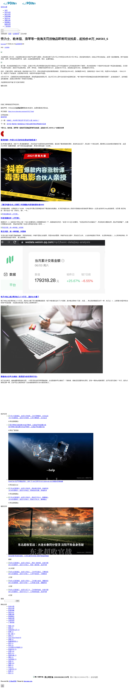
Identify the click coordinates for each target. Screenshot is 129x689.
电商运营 (8, 24)
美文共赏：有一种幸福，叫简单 (13, 231)
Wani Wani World (14, 637)
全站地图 (94, 677)
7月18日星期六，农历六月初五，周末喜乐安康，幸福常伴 (27, 490)
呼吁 (10, 643)
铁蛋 (10, 671)
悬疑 (10, 639)
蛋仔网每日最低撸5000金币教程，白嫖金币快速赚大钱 (26, 427)
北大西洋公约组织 (15, 647)
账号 (11, 653)
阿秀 (10, 632)
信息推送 (12, 659)
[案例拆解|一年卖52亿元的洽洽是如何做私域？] (2, 136)
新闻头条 (12, 655)
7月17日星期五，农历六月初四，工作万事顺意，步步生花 (27, 418)
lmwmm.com (28, 681)
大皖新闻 (6, 47)
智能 (11, 663)
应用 (11, 651)
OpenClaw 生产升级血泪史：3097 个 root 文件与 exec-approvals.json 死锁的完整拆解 (35, 481)
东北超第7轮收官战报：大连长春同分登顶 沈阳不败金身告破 (28, 556)
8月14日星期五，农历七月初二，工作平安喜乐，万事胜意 (27, 574)
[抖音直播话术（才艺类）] (10, 214)
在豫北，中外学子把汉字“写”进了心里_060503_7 (23, 120)
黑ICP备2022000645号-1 (80, 677)
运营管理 (16, 34)
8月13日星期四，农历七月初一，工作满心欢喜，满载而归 (27, 583)
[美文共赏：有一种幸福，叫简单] (12, 227)
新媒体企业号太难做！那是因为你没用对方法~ (19, 377)
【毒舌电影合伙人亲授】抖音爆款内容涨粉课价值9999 (22, 205)
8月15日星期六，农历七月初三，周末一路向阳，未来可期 (27, 565)
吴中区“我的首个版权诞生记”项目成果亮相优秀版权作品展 (26, 124)
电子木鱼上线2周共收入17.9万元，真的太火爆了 (20, 297)
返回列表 (4, 117)
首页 (6, 10)
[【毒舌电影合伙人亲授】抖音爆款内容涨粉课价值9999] (36, 201)
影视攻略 (8, 16)
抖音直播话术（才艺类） (10, 218)
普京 (10, 645)
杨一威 (11, 634)
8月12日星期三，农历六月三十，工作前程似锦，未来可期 (27, 592)
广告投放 (8, 26)
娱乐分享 (8, 14)
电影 (11, 626)
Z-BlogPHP (12, 681)
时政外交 (12, 649)
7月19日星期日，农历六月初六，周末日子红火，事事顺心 (27, 499)
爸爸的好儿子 (13, 630)
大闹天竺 (12, 669)
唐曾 (10, 636)
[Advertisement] (57, 95)
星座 (10, 628)
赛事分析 (8, 20)
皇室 (10, 661)
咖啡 (10, 665)
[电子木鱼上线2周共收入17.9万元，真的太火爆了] (53, 293)
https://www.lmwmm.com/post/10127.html (21, 111)
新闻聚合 (8, 22)
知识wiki (7, 18)
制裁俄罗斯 (13, 641)
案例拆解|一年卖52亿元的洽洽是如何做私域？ (19, 140)
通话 (10, 657)
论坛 (10, 667)
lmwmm (3, 44)
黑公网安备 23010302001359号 (56, 677)
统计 (10, 673)
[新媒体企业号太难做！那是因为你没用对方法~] (52, 373)
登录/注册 (4, 7)
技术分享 (8, 12)
